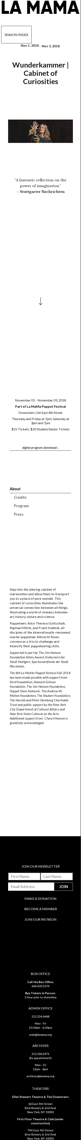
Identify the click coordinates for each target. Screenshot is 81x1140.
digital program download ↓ (40, 447)
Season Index (16, 35)
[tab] (40, 489)
